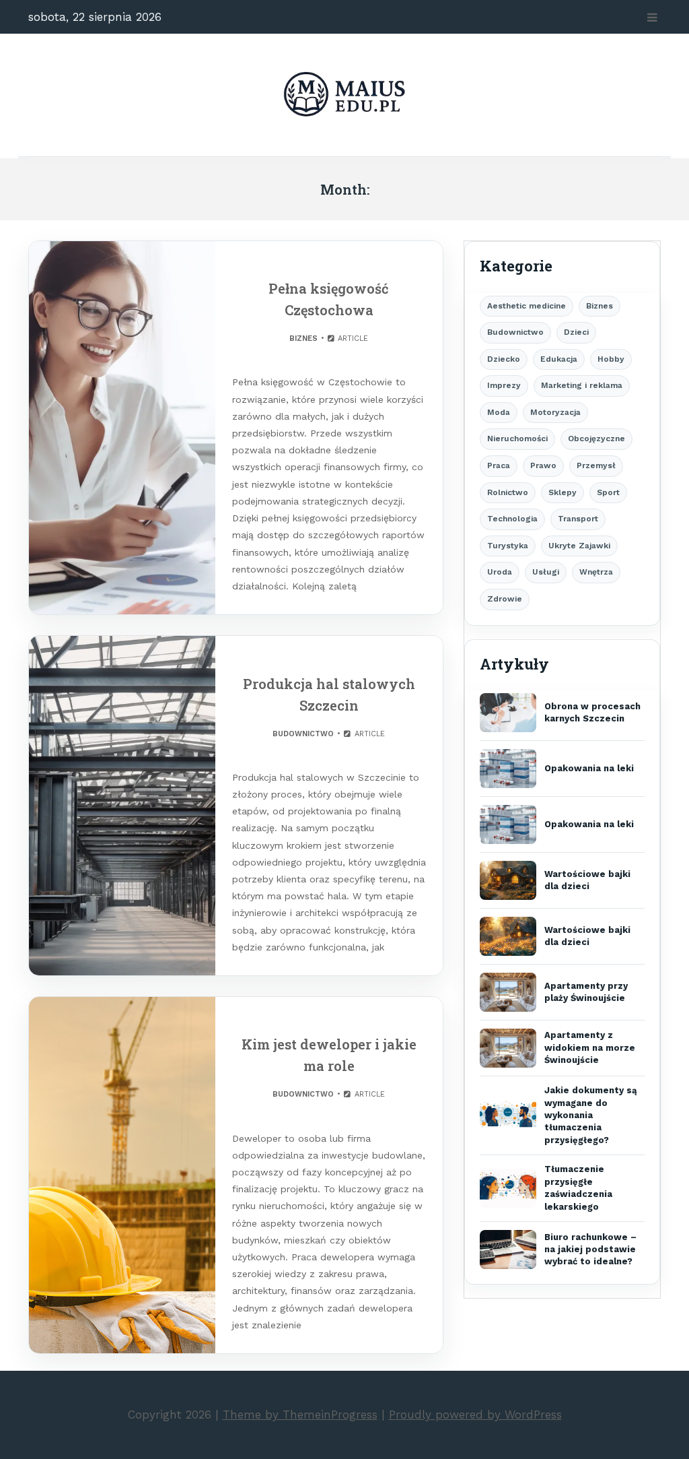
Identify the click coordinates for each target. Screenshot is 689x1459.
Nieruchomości (517, 438)
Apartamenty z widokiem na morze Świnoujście (589, 1047)
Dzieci (576, 332)
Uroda (499, 572)
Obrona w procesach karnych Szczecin (592, 712)
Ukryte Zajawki (579, 545)
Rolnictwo (507, 492)
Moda (498, 412)
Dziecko (503, 359)
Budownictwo (303, 734)
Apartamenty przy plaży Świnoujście (586, 992)
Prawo (543, 465)
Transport (578, 518)
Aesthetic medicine (526, 306)
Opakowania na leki (589, 768)
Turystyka (507, 545)
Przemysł (596, 465)
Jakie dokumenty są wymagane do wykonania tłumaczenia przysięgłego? (590, 1115)
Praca (498, 465)
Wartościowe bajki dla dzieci (587, 880)
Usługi (545, 572)
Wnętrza (596, 572)
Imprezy (504, 385)
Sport (608, 492)
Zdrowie (504, 599)
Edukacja (558, 359)
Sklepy (562, 492)
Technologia (512, 518)
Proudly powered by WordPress (475, 1414)
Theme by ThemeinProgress (300, 1414)
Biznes (303, 338)
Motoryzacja (555, 412)
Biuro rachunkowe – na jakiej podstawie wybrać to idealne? (590, 1249)
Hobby (610, 359)
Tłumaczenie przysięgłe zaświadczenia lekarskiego (578, 1187)
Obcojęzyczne (596, 438)
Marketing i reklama (581, 385)
